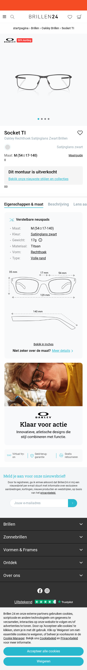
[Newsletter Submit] (72, 503)
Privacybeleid (69, 638)
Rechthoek (23, 138)
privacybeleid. (48, 492)
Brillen (63, 138)
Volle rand (38, 258)
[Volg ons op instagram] (47, 590)
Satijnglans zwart (44, 138)
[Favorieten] (70, 17)
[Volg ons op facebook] (39, 590)
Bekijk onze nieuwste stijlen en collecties (38, 179)
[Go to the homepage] (43, 17)
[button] (80, 133)
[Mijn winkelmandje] (79, 17)
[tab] (43, 524)
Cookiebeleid (48, 638)
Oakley (9, 138)
